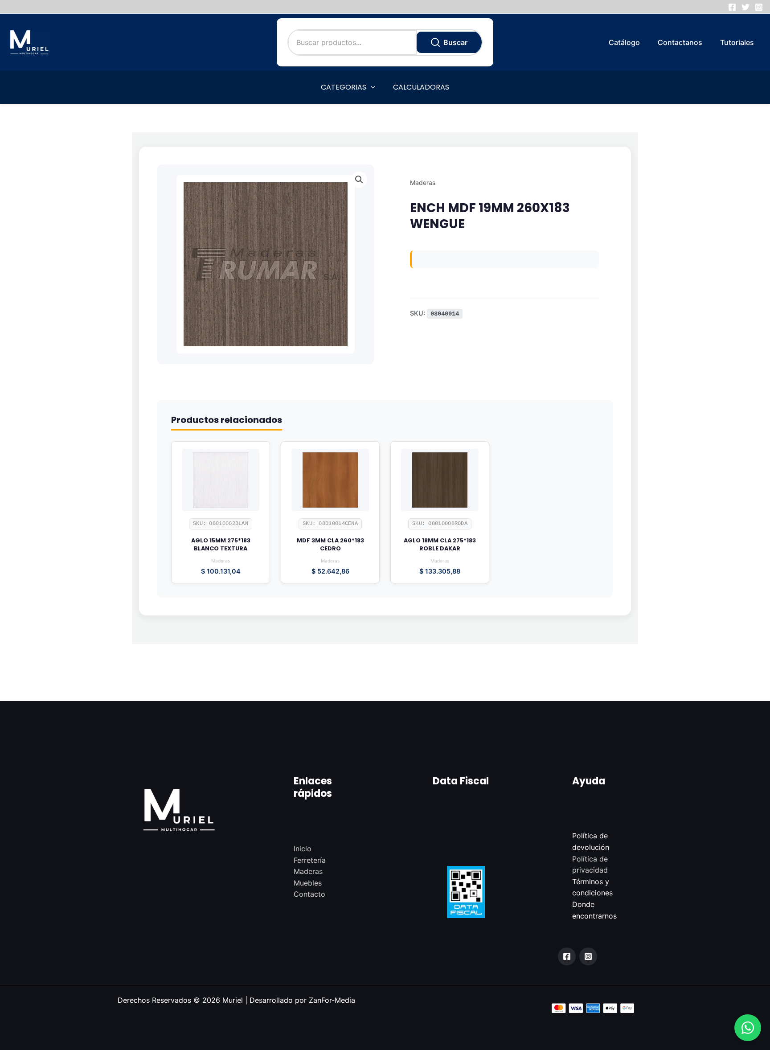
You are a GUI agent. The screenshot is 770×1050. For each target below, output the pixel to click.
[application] (370, 87)
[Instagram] (759, 7)
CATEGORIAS (343, 87)
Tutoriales (737, 42)
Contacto (309, 894)
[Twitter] (745, 7)
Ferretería (310, 860)
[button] (747, 1027)
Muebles (308, 882)
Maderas (422, 182)
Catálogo (624, 42)
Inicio (302, 848)
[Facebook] (732, 7)
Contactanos (680, 42)
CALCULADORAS (421, 87)
